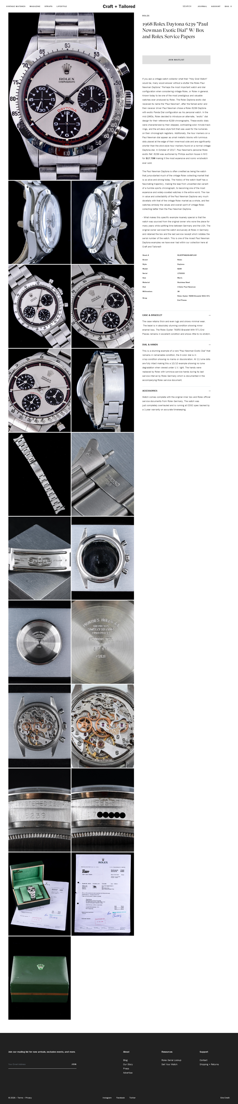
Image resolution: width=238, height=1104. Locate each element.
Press (126, 1068)
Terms (21, 1097)
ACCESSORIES (150, 390)
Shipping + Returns (209, 1064)
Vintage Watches (15, 6)
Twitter (132, 1097)
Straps (49, 6)
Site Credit (225, 1097)
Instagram (107, 1097)
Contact (203, 1060)
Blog (125, 1060)
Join (74, 1064)
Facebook (120, 1097)
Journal (202, 6)
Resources (167, 1051)
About (126, 1051)
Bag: (228, 6)
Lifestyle (62, 6)
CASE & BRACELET (152, 315)
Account (216, 6)
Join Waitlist (176, 59)
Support (204, 1051)
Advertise (127, 1072)
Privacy (28, 1097)
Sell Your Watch (169, 1064)
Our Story (128, 1064)
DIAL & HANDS (150, 344)
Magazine (35, 6)
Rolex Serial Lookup (171, 1060)
